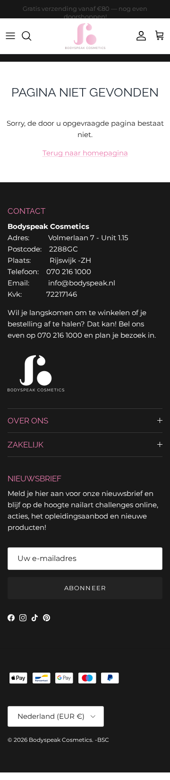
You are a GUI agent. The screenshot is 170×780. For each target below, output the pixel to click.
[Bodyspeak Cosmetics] (85, 36)
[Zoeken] (31, 35)
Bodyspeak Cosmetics (60, 739)
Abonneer (84, 588)
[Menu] (10, 35)
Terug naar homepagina (85, 152)
